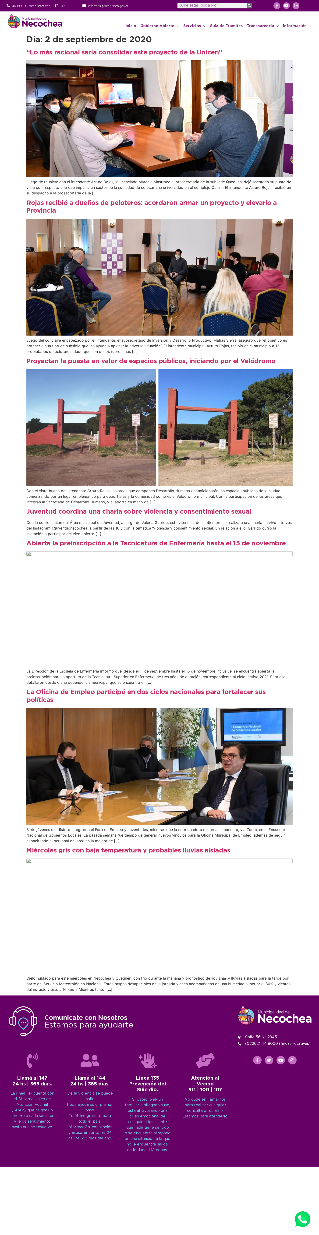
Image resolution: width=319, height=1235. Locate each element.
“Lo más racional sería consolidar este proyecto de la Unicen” (124, 52)
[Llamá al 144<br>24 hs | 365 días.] (89, 1060)
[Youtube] (286, 5)
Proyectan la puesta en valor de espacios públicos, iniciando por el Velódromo (151, 361)
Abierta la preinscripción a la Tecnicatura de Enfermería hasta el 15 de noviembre (156, 543)
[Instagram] (296, 5)
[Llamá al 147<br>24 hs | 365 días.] (32, 1060)
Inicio (131, 26)
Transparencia (260, 26)
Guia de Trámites (226, 26)
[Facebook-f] (276, 5)
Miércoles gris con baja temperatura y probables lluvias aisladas (128, 850)
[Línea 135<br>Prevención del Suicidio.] (147, 1060)
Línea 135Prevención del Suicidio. (147, 1084)
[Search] (249, 5)
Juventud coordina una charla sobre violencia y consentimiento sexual (138, 512)
